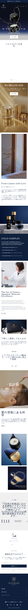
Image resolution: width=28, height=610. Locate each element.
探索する (3, 425)
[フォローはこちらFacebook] (7, 604)
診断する (14, 394)
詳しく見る (3, 313)
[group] (14, 21)
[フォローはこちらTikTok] (20, 604)
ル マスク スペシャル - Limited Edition (9, 73)
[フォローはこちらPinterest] (14, 604)
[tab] (14, 45)
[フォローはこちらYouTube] (17, 604)
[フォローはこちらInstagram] (10, 604)
